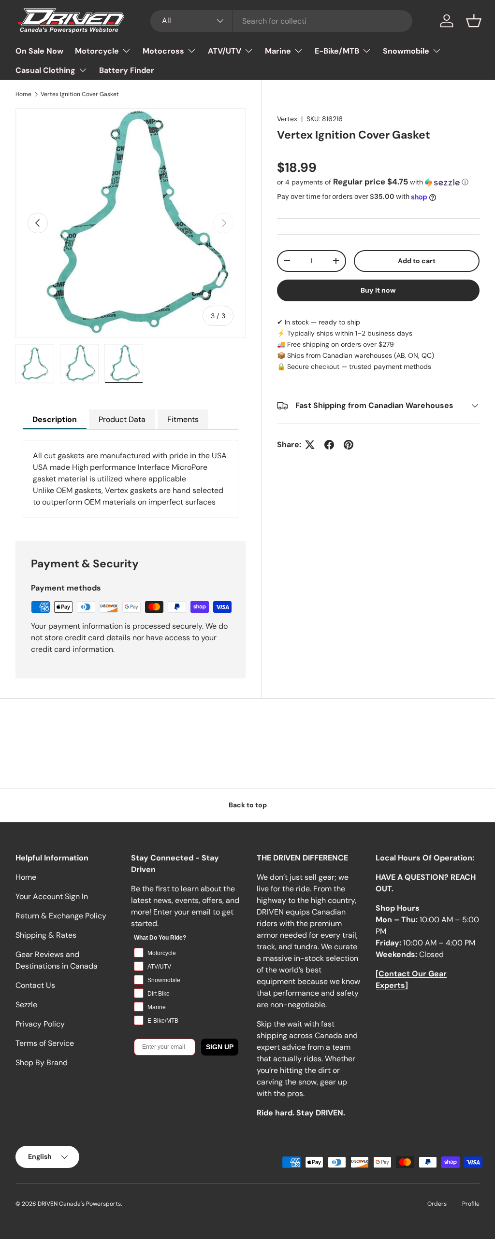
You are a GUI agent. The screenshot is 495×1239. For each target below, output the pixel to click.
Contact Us (35, 985)
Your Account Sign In (51, 896)
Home (23, 94)
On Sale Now (39, 51)
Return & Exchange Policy (60, 916)
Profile (471, 1204)
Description (54, 419)
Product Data (122, 419)
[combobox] (281, 21)
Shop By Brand (41, 1062)
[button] (473, 20)
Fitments (183, 419)
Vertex (287, 118)
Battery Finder (126, 70)
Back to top (248, 805)
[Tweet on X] (310, 444)
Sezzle (26, 1005)
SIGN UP (219, 1047)
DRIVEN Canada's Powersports (79, 1204)
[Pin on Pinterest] (348, 444)
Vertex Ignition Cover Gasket (80, 94)
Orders (437, 1204)
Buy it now (378, 290)
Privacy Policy (40, 1024)
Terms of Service (44, 1043)
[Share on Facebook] (329, 444)
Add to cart (417, 260)
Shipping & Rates (45, 935)
